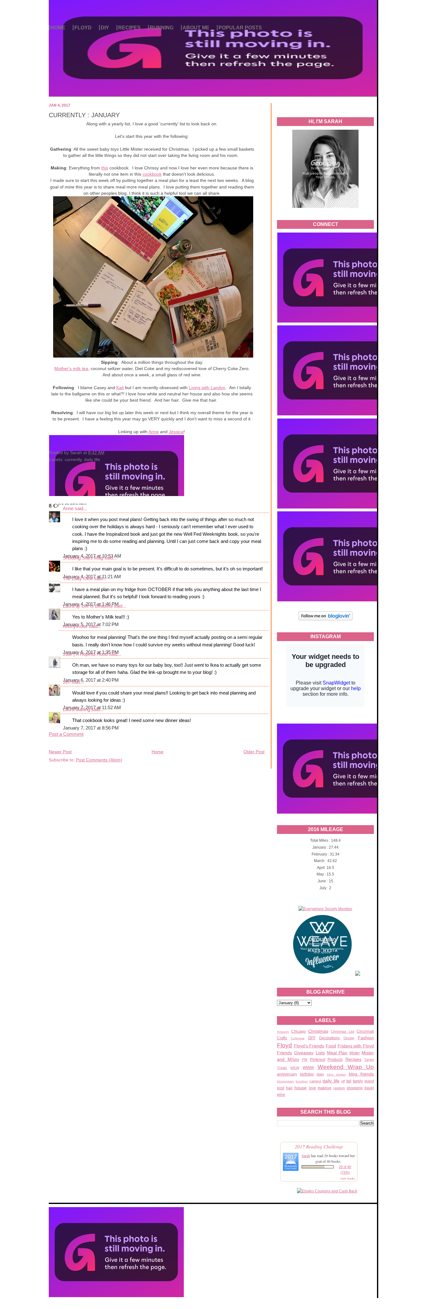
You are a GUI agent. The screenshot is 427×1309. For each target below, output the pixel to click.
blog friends (361, 1073)
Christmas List (342, 1031)
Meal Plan (337, 1052)
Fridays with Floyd (356, 1045)
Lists (320, 1052)
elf (343, 1081)
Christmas (318, 1031)
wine (281, 1094)
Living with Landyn (207, 387)
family (358, 1081)
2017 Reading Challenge (319, 1146)
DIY (105, 27)
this (104, 167)
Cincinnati (365, 1031)
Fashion (366, 1037)
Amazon (283, 1031)
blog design (336, 1074)
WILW (294, 1068)
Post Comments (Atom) (99, 759)
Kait (120, 387)
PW (304, 1059)
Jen (66, 682)
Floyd (284, 1045)
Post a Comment (66, 734)
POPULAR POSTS (240, 27)
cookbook (152, 174)
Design (349, 1038)
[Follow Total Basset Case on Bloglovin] (325, 619)
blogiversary (285, 1081)
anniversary (287, 1074)
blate (320, 1074)
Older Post (254, 751)
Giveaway (304, 1052)
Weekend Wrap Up (346, 1067)
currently (73, 459)
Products (335, 1059)
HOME (57, 27)
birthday (307, 1074)
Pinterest (317, 1059)
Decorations (329, 1038)
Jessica (176, 431)
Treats (282, 1068)
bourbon (302, 1081)
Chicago (298, 1031)
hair (289, 1088)
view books (347, 1178)
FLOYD (83, 27)
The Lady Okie (78, 578)
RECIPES (129, 27)
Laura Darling (76, 709)
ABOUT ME (196, 27)
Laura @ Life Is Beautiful (88, 606)
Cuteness (297, 1038)
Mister (354, 1053)
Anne (153, 431)
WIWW (308, 1068)
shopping (355, 1088)
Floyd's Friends (309, 1045)
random (339, 1088)
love (312, 1088)
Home (157, 751)
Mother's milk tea (71, 368)
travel (369, 1088)
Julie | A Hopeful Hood (85, 654)
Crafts (282, 1038)
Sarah (306, 1155)
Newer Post (60, 751)
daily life (331, 1080)
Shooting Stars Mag (83, 557)
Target (369, 1059)
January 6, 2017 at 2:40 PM (91, 680)
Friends (284, 1052)
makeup (324, 1088)
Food (331, 1045)
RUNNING (161, 27)
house (300, 1087)
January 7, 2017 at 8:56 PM (91, 727)
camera (315, 1081)
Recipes (353, 1059)
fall (348, 1081)
